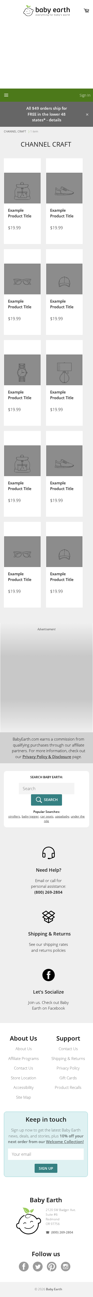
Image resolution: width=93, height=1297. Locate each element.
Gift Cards (68, 1077)
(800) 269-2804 (62, 1232)
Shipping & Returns (68, 1058)
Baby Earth (54, 1289)
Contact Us (23, 1068)
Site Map (23, 1097)
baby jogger (30, 816)
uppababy (62, 816)
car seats (46, 816)
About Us (24, 1048)
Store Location (23, 1077)
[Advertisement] (46, 55)
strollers (14, 816)
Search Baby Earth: (46, 777)
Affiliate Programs (23, 1058)
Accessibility (23, 1087)
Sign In (85, 95)
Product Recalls (68, 1087)
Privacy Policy (68, 1068)
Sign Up (46, 1168)
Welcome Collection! (65, 1141)
